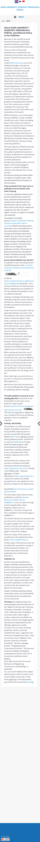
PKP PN (14, 437)
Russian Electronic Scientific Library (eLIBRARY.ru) (16, 500)
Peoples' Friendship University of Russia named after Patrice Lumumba (19, 223)
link (14, 481)
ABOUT (8, 21)
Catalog (30, 682)
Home (3, 21)
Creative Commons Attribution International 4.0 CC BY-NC (19, 268)
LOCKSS (16, 442)
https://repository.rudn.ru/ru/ (15, 468)
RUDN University (15, 63)
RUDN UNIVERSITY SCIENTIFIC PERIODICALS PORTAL (20, 8)
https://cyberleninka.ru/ (19, 540)
